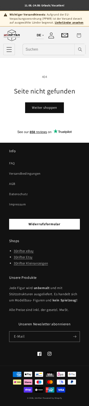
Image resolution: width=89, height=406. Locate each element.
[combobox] (48, 49)
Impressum (17, 204)
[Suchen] (79, 49)
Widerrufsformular (44, 224)
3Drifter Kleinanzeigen (31, 263)
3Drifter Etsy (23, 257)
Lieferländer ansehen (69, 22)
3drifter (38, 398)
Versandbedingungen (25, 173)
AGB (12, 184)
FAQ (12, 163)
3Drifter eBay (24, 251)
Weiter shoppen (44, 107)
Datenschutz (18, 194)
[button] (9, 49)
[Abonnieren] (75, 336)
